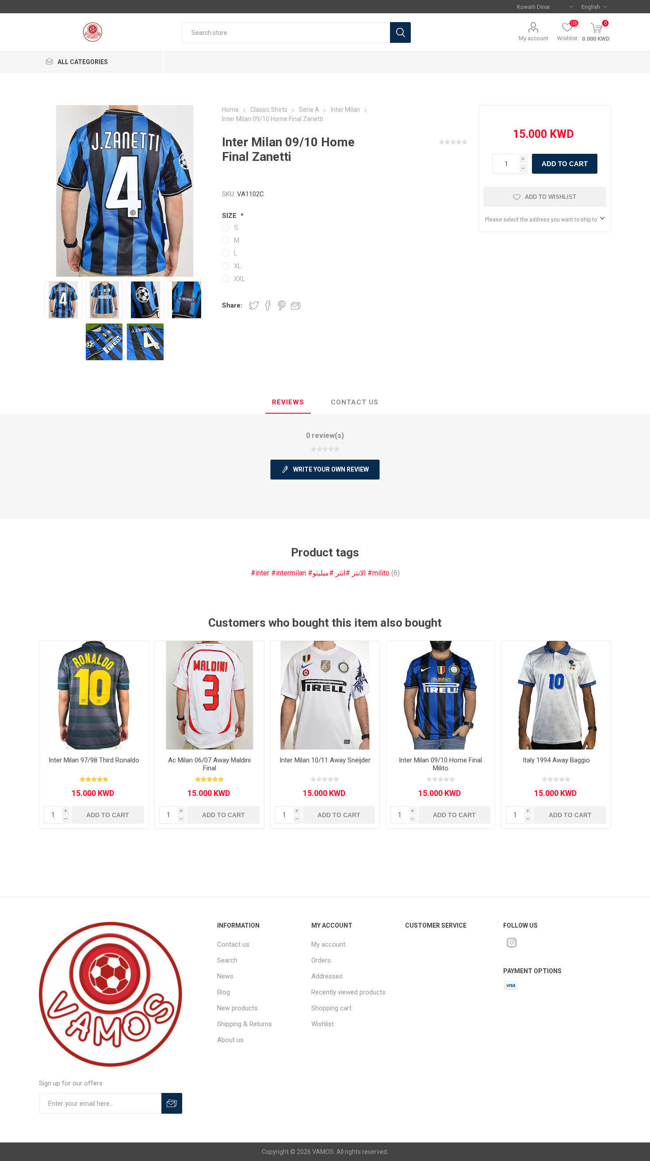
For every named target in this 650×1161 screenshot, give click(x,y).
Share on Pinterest (282, 305)
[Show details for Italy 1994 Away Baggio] (555, 695)
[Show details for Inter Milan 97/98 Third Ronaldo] (93, 695)
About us (230, 1040)
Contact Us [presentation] (355, 402)
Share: (232, 305)
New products (237, 1008)
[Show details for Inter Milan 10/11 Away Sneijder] (325, 695)
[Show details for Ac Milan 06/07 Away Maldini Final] (209, 695)
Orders (321, 960)
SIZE (230, 216)
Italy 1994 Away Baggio (556, 760)
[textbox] (286, 32)
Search (400, 32)
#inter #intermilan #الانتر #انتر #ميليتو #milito (320, 573)
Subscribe (171, 1103)
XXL (239, 279)
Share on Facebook (268, 305)
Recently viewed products (348, 992)
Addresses (327, 976)
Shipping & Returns (244, 1024)
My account (533, 38)
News (225, 976)
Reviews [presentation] (288, 402)
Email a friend (296, 305)
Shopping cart (331, 1008)
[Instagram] (512, 943)
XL (237, 266)
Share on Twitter (254, 305)
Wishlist (322, 1024)
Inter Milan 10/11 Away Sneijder (325, 760)
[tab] (288, 403)
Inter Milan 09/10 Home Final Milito (440, 764)
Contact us (233, 944)
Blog (223, 992)
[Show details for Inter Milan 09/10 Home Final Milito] (440, 695)
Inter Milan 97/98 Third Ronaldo (94, 760)
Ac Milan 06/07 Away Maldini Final (209, 764)
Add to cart (565, 163)
